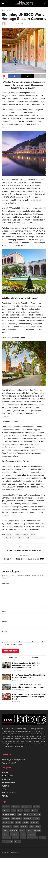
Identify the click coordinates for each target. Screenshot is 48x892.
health (16, 826)
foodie (18, 822)
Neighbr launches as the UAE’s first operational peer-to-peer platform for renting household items (26, 665)
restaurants (6, 838)
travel (33, 534)
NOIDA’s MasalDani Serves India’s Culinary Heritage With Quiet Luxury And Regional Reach (29, 696)
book (13, 811)
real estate (14, 834)
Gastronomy (7, 826)
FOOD (4, 789)
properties (37, 830)
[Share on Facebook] (14, 76)
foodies (25, 822)
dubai (19, 814)
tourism (42, 838)
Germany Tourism (22, 534)
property (5, 834)
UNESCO (21, 538)
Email (4, 621)
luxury (22, 830)
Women (17, 842)
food (11, 822)
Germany (10, 534)
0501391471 (12, 763)
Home (3, 10)
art (22, 807)
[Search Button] (45, 3)
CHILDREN (6, 779)
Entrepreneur (28, 818)
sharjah (15, 838)
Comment (6, 583)
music (29, 830)
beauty (36, 807)
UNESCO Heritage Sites (35, 538)
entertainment (16, 818)
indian (5, 830)
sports (23, 838)
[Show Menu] (3, 3)
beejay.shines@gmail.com (16, 759)
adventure (15, 807)
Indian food (13, 830)
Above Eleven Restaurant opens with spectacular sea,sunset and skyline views (28, 685)
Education (6, 818)
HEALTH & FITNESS (9, 792)
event (37, 818)
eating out (36, 814)
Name (4, 611)
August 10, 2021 (17, 24)
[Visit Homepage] (24, 3)
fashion (5, 822)
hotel (31, 826)
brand (27, 811)
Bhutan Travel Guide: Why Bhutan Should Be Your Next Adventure (28, 676)
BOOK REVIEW (7, 776)
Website (5, 632)
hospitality (24, 826)
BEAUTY (5, 772)
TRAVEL (9, 10)
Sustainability (32, 838)
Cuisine (34, 811)
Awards (28, 807)
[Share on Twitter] (27, 76)
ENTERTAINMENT (8, 782)
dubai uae (27, 814)
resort (23, 834)
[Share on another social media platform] (40, 76)
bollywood (6, 811)
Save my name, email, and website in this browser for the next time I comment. (24, 643)
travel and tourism (9, 538)
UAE (10, 842)
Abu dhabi (6, 807)
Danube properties (9, 814)
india (37, 826)
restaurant (31, 834)
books (20, 811)
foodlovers (34, 822)
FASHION (5, 786)
